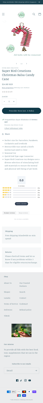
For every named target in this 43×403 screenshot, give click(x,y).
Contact (23, 298)
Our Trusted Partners (25, 284)
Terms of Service (11, 304)
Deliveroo (8, 310)
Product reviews (9, 213)
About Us (8, 283)
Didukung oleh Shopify (26, 399)
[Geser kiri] (16, 63)
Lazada (7, 298)
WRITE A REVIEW (21, 203)
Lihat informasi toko (13, 128)
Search (22, 292)
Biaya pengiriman (8, 87)
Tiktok (7, 316)
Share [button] (7, 134)
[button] (3, 14)
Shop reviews (23, 213)
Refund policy (26, 310)
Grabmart (24, 304)
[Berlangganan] (36, 371)
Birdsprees (17, 399)
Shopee (7, 292)
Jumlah (5, 96)
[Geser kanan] (26, 63)
